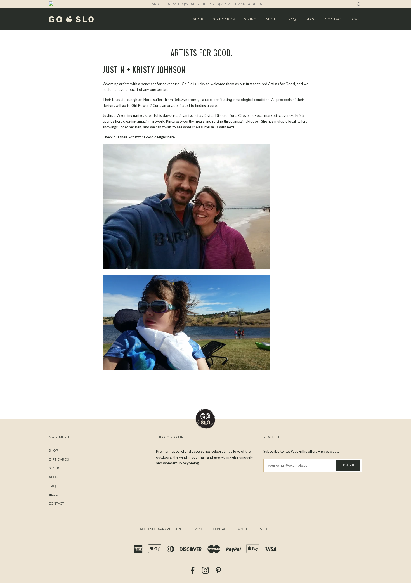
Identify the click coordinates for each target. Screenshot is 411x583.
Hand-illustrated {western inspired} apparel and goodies (205, 4)
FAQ (292, 19)
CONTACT (334, 19)
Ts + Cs (264, 529)
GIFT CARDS (224, 19)
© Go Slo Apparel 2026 (161, 529)
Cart (357, 19)
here (171, 137)
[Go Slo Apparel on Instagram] (205, 572)
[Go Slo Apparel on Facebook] (193, 572)
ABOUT (272, 19)
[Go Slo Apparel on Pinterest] (218, 572)
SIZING (250, 19)
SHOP (198, 19)
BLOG (310, 19)
